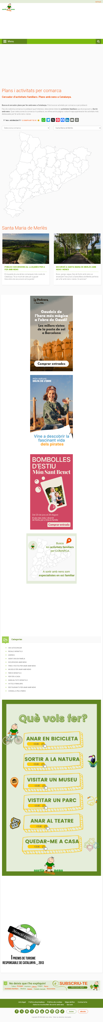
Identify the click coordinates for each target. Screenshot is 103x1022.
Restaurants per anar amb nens (22, 687)
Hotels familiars (15, 684)
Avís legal (22, 1002)
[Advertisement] (69, 20)
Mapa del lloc (70, 1002)
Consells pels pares (17, 691)
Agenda (11, 655)
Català (98, 2)
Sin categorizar (15, 648)
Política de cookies (54, 1002)
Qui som (70, 1005)
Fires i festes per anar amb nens (22, 666)
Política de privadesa (36, 1002)
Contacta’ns (82, 1002)
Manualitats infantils (18, 680)
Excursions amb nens (17, 662)
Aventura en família (16, 659)
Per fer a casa (14, 676)
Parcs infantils (14, 673)
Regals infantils (15, 651)
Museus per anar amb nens (19, 669)
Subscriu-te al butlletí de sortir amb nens (48, 1005)
